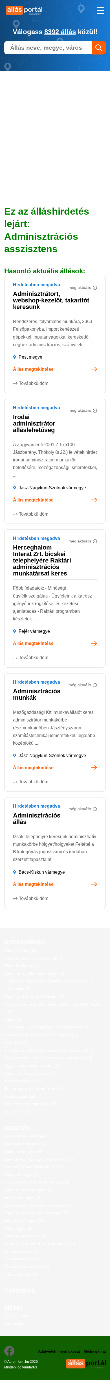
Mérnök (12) (15, 1042)
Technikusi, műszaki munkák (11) (33, 1088)
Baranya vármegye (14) (25, 1144)
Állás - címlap (16, 1315)
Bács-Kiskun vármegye (42, 872)
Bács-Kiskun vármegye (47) (29, 1136)
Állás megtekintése (33, 369)
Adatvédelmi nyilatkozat (59, 1351)
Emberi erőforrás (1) (22, 965)
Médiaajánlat (95, 1351)
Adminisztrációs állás (36, 818)
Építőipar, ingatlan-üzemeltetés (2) (35, 973)
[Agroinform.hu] (27, 10)
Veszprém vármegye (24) (26, 1267)
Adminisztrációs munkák (36, 694)
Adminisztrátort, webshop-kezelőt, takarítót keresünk (51, 300)
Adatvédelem (16, 1323)
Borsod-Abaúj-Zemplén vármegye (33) (38, 1159)
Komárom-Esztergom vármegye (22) (37, 1213)
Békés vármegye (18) (23, 1151)
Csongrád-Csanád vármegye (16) (34, 1167)
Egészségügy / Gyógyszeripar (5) (34, 958)
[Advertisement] (55, 126)
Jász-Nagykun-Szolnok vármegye (52, 487)
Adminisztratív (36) (21, 950)
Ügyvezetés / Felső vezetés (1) (32, 1065)
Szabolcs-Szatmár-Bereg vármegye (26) (40, 1243)
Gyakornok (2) (17, 1111)
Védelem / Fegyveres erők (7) (31, 1073)
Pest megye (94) (19, 1228)
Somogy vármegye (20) (25, 1236)
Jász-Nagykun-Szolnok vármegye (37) (38, 1205)
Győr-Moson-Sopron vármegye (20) (36, 1182)
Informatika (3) (17, 988)
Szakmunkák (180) (21, 1096)
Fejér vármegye (34, 631)
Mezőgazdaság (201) (23, 1081)
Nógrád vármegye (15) (24, 1220)
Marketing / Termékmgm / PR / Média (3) (40, 1035)
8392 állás (60, 32)
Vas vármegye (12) (21, 1259)
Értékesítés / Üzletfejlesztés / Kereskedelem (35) (47, 1027)
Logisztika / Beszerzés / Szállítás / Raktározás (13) (49, 981)
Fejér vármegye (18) (22, 1174)
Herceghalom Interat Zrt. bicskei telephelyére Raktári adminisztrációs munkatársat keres (42, 560)
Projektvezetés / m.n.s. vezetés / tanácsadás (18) (48, 1058)
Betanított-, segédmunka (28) (30, 1104)
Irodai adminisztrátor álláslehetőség (34, 423)
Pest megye (30, 357)
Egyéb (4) (13, 1019)
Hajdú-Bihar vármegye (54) (28, 1190)
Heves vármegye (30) (23, 1197)
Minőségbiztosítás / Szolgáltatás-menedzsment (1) (49, 1050)
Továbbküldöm (33, 383)
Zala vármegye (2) (20, 1274)
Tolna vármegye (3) (21, 1251)
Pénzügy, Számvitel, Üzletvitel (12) (35, 996)
